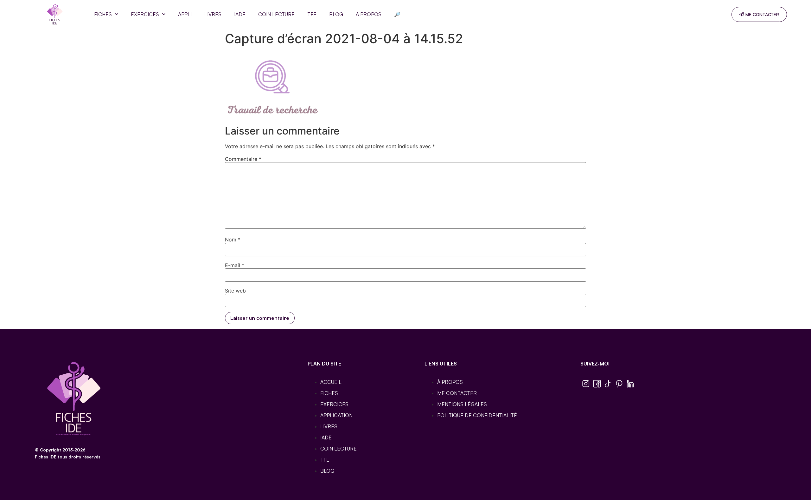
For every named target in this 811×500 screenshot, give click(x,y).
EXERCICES (145, 14)
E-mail (234, 265)
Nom (232, 239)
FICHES (103, 14)
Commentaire (243, 158)
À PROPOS (368, 14)
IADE (240, 14)
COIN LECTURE (276, 14)
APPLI (185, 14)
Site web (235, 290)
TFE (311, 14)
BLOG (336, 14)
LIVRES (212, 14)
